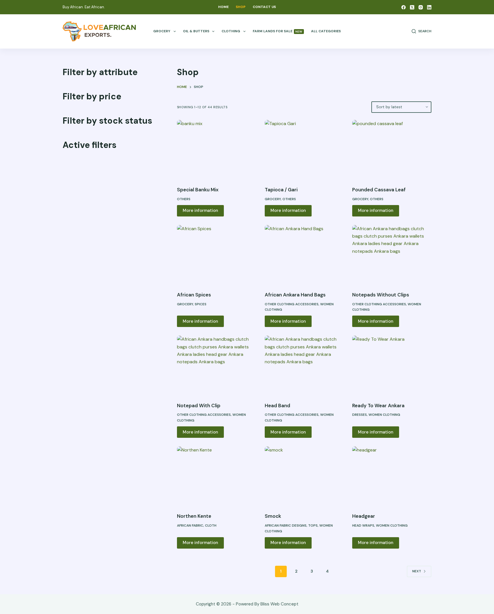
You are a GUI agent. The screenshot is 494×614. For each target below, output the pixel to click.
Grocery (161, 31)
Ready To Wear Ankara (378, 405)
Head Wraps (363, 525)
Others (183, 199)
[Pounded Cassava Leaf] (391, 149)
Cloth (210, 525)
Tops (313, 525)
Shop (241, 7)
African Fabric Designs (285, 525)
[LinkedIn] (429, 7)
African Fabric (190, 525)
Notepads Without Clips (380, 295)
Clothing (231, 31)
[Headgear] (391, 476)
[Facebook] (403, 7)
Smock (273, 516)
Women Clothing (384, 414)
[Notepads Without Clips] (391, 254)
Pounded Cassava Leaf (379, 189)
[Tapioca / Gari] (304, 149)
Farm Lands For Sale (277, 31)
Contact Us (264, 7)
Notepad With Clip (198, 405)
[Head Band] (304, 365)
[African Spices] (216, 254)
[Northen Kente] (216, 476)
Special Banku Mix (197, 189)
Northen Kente (194, 516)
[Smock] (304, 476)
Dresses (359, 414)
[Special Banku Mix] (216, 149)
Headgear (363, 516)
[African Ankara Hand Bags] (304, 254)
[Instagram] (421, 7)
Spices (200, 304)
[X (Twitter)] (412, 7)
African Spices (194, 295)
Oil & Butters (196, 31)
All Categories (326, 31)
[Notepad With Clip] (216, 365)
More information (200, 210)
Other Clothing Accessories (291, 304)
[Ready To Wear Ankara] (391, 365)
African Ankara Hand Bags (295, 295)
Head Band (277, 405)
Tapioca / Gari (281, 189)
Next (416, 571)
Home (223, 7)
